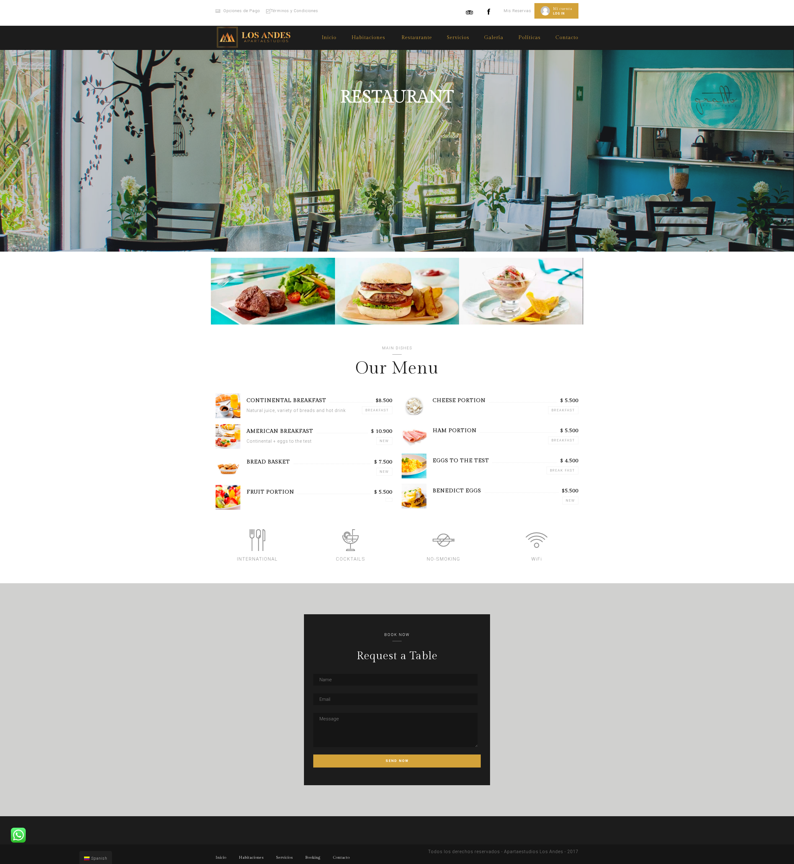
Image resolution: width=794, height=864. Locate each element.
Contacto (566, 38)
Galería (493, 38)
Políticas (529, 38)
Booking (312, 857)
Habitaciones (251, 857)
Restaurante (416, 38)
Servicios (458, 38)
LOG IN (559, 13)
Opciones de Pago (241, 10)
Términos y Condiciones (294, 10)
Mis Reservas (517, 10)
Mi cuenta (562, 9)
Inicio (329, 38)
